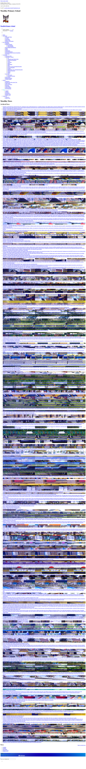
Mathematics (9, 64)
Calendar (6, 90)
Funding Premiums (8, 44)
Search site (2, 759)
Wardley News (8, 95)
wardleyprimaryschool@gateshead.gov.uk (12, 8)
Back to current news (82, 745)
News (4, 89)
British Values (7, 40)
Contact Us (5, 96)
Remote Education (8, 78)
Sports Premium (10, 46)
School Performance (9, 51)
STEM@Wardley (8, 79)
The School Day (8, 88)
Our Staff (7, 38)
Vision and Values (8, 36)
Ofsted (6, 48)
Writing (8, 72)
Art (8, 58)
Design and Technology (11, 60)
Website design (3, 755)
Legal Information (7, 753)
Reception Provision (11, 76)
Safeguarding (7, 50)
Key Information (6, 42)
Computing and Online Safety (13, 59)
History (8, 63)
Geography (9, 62)
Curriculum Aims (8, 55)
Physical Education (11, 67)
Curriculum (5, 54)
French (8, 61)
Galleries (6, 91)
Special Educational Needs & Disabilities (12, 52)
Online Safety (7, 83)
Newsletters (7, 92)
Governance (7, 39)
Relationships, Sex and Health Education (15, 69)
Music (8, 65)
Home (4, 34)
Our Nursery (9, 74)
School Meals (7, 86)
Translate (11, 30)
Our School (5, 35)
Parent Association (8, 84)
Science (8, 71)
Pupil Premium (10, 45)
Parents (4, 80)
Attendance (7, 43)
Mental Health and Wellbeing (10, 47)
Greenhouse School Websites (12, 755)
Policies (6, 49)
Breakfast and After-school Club (11, 82)
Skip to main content (4, 0)
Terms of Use (7, 98)
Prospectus (7, 85)
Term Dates (7, 53)
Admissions (7, 81)
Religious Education (11, 70)
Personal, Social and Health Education (14, 66)
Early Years (7, 73)
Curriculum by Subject (9, 57)
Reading (9, 68)
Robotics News (5, 750)
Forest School (7, 77)
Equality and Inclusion (9, 41)
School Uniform (8, 87)
